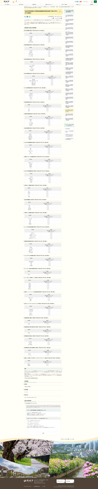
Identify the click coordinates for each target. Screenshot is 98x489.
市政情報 (91, 4)
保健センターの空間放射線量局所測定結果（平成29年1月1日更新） (69, 77)
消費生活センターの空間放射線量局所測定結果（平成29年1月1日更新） (69, 90)
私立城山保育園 (68, 128)
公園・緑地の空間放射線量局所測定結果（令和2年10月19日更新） (69, 24)
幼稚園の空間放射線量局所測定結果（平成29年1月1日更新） (69, 115)
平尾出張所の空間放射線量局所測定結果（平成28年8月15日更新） (69, 94)
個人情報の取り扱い (37, 486)
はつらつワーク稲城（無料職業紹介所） (69, 131)
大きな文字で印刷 (58, 18)
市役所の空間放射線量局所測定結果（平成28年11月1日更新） (69, 28)
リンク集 (44, 486)
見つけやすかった (30, 424)
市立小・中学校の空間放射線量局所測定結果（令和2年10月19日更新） (69, 20)
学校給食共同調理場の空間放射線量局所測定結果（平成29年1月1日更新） (69, 46)
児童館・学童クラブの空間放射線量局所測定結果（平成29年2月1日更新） (69, 106)
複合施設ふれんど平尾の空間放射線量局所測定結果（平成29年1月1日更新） (69, 68)
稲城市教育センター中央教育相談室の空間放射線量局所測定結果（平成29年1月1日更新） (69, 64)
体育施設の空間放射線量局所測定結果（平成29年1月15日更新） (69, 51)
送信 (43, 433)
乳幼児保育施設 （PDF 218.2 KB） (31, 403)
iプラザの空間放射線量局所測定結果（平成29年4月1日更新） (69, 16)
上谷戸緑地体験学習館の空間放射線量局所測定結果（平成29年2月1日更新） (69, 73)
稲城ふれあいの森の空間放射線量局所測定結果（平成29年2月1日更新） (69, 119)
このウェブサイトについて (27, 486)
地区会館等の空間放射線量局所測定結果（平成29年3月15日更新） (69, 98)
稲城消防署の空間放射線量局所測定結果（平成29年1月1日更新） (69, 38)
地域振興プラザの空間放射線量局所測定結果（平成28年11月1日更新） (69, 102)
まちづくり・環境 (64, 4)
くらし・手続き (7, 4)
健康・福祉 (34, 4)
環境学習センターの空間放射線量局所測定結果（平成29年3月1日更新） (69, 85)
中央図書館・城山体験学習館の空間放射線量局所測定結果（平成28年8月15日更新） (69, 59)
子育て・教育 (21, 4)
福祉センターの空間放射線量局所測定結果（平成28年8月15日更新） (69, 81)
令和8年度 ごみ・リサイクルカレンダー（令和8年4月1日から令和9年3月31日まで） (69, 135)
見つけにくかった (36, 424)
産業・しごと (78, 4)
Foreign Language (85, 1)
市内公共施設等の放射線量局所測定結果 (69, 11)
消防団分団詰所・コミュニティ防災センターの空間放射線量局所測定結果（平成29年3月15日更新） (69, 33)
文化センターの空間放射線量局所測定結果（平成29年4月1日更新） (69, 55)
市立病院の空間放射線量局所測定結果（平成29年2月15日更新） (69, 42)
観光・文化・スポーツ (49, 4)
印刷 (52, 18)
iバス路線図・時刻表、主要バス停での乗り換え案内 (69, 139)
